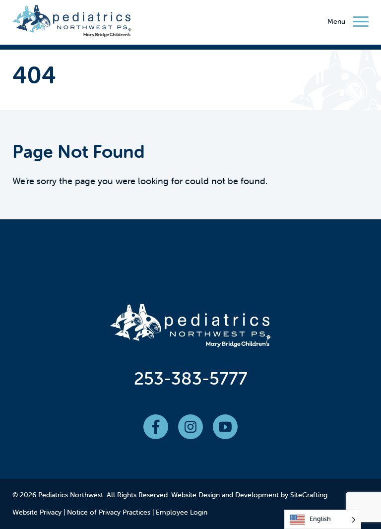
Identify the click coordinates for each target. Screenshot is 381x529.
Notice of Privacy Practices (108, 512)
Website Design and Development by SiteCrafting (249, 494)
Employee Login (181, 512)
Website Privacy (37, 512)
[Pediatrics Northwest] (71, 23)
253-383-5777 (191, 378)
